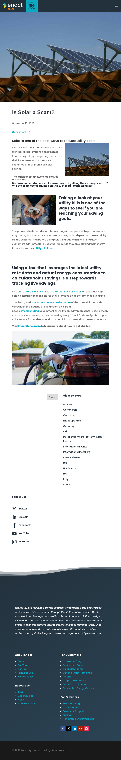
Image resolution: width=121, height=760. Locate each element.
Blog (20, 692)
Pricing (67, 715)
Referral (67, 676)
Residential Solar (73, 665)
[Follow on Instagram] (86, 728)
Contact (22, 669)
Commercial (70, 409)
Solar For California (74, 684)
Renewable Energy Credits (78, 688)
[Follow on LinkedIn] (74, 728)
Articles (67, 404)
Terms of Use (25, 673)
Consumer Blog (72, 661)
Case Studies (25, 696)
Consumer (18, 132)
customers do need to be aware (51, 302)
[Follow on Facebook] (62, 728)
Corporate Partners (74, 680)
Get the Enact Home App (77, 673)
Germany (68, 426)
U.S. (29, 132)
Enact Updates (72, 420)
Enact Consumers (29, 326)
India (66, 431)
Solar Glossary (26, 703)
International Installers (76, 452)
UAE (65, 474)
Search (52, 397)
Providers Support (73, 711)
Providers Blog (71, 703)
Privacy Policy (25, 676)
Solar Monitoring (73, 669)
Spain (66, 484)
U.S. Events (69, 468)
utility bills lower (44, 248)
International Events (75, 446)
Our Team (23, 665)
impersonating (30, 311)
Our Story (23, 661)
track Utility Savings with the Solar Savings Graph (52, 291)
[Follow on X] (68, 728)
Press (20, 699)
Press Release (71, 457)
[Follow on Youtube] (80, 728)
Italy (65, 479)
